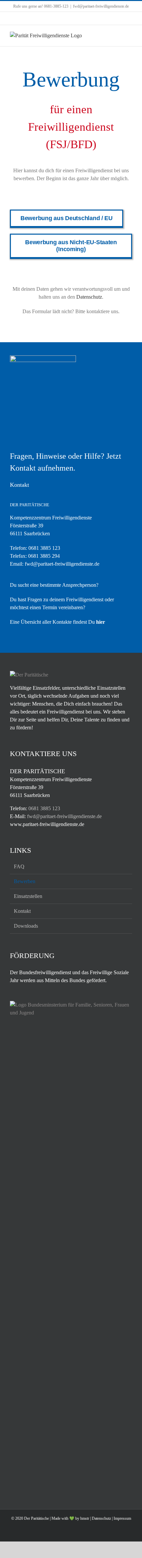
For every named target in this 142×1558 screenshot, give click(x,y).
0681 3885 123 (44, 548)
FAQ (19, 866)
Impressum (122, 1518)
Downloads (26, 926)
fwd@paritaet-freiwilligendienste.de (101, 6)
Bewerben (24, 881)
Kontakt (22, 911)
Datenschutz (89, 297)
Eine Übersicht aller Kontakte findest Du (57, 622)
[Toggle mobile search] (117, 35)
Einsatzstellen (28, 896)
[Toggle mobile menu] (129, 35)
